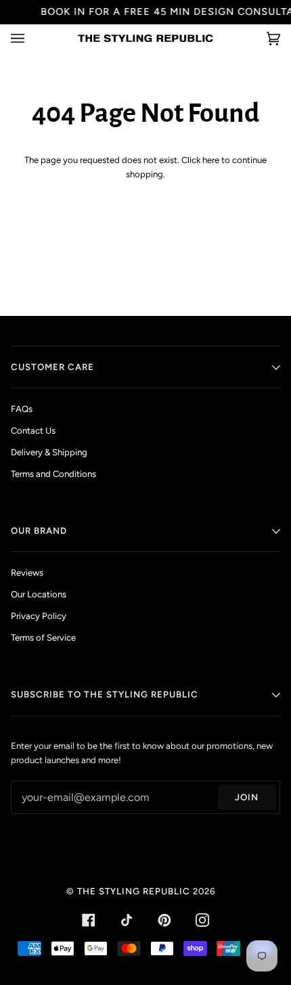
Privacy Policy (38, 616)
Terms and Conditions (53, 474)
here (210, 160)
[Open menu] (31, 38)
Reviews (27, 573)
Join (247, 797)
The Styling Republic (133, 891)
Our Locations (38, 594)
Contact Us (33, 431)
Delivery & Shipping (49, 452)
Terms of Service (43, 638)
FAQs (21, 409)
